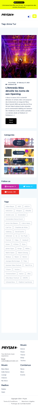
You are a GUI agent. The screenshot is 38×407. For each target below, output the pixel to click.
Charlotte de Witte (21, 227)
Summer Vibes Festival (13, 265)
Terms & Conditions (11, 401)
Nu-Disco (4, 381)
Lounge (3, 375)
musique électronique (13, 261)
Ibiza (23, 244)
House (22, 352)
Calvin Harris (26, 223)
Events (22, 375)
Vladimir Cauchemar (25, 282)
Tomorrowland (10, 274)
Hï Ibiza (15, 244)
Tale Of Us (28, 265)
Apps (3, 392)
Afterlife (28, 211)
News (22, 369)
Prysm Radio (12, 82)
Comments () (11, 84)
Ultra (29, 274)
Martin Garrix (10, 253)
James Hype (10, 248)
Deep (22, 358)
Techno (17, 269)
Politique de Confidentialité (21, 404)
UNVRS (25, 278)
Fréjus (17, 240)
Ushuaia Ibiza (10, 282)
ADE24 (27, 206)
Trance (22, 355)
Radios (3, 389)
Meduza (8, 257)
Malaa (27, 248)
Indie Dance (5, 372)
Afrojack (19, 211)
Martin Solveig (23, 253)
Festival (8, 240)
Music (22, 372)
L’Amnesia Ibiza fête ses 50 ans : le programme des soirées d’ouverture (19, 6)
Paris (25, 261)
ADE (19, 206)
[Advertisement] (19, 311)
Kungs (20, 248)
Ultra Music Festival (12, 278)
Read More (11, 121)
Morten (24, 257)
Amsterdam (22, 215)
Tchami (8, 269)
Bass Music (5, 369)
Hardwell (25, 240)
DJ (16, 236)
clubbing (8, 232)
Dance (22, 349)
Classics (4, 378)
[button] (34, 16)
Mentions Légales (28, 401)
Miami (17, 257)
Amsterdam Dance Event (14, 219)
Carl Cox (8, 227)
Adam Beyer (10, 206)
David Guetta (19, 232)
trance (21, 274)
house (8, 244)
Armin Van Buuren (12, 223)
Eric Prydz (24, 236)
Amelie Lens (10, 215)
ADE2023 (9, 211)
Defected (9, 236)
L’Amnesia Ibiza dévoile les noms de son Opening (17, 90)
